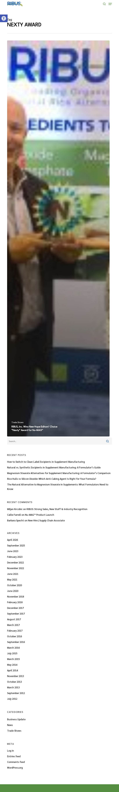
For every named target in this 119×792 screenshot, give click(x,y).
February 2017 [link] (14, 630)
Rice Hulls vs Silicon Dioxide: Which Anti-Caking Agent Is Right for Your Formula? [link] (51, 478)
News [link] (10, 724)
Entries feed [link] (14, 756)
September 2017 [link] (16, 613)
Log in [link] (10, 750)
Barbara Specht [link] (15, 520)
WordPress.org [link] (15, 767)
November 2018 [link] (15, 596)
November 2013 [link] (15, 676)
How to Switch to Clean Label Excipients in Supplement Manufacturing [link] (46, 461)
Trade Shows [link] (17, 422)
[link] (4, 18)
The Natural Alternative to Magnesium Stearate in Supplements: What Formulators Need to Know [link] (57, 486)
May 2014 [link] (12, 664)
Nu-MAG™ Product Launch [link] (39, 514)
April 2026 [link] (12, 539)
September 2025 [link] (16, 545)
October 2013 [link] (14, 681)
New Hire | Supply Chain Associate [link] (46, 520)
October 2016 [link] (14, 636)
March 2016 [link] (13, 647)
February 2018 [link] (14, 602)
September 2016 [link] (16, 642)
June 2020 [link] (12, 590)
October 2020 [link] (14, 585)
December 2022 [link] (15, 562)
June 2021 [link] (12, 573)
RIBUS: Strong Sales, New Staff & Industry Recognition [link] (57, 509)
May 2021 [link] (12, 579)
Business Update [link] (16, 719)
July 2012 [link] (12, 698)
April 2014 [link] (12, 670)
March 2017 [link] (13, 624)
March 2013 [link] (13, 687)
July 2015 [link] (12, 653)
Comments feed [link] (16, 761)
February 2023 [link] (14, 556)
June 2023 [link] (12, 551)
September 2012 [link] (16, 693)
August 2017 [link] (14, 619)
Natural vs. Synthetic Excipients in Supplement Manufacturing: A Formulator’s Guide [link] (54, 467)
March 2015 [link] (13, 659)
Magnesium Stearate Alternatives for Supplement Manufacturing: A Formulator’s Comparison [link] (59, 473)
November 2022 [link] (15, 568)
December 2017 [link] (15, 607)
